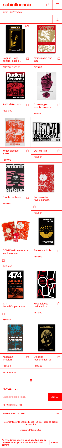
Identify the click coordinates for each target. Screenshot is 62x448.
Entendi (54, 442)
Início (5, 12)
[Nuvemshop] (31, 430)
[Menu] (57, 4)
